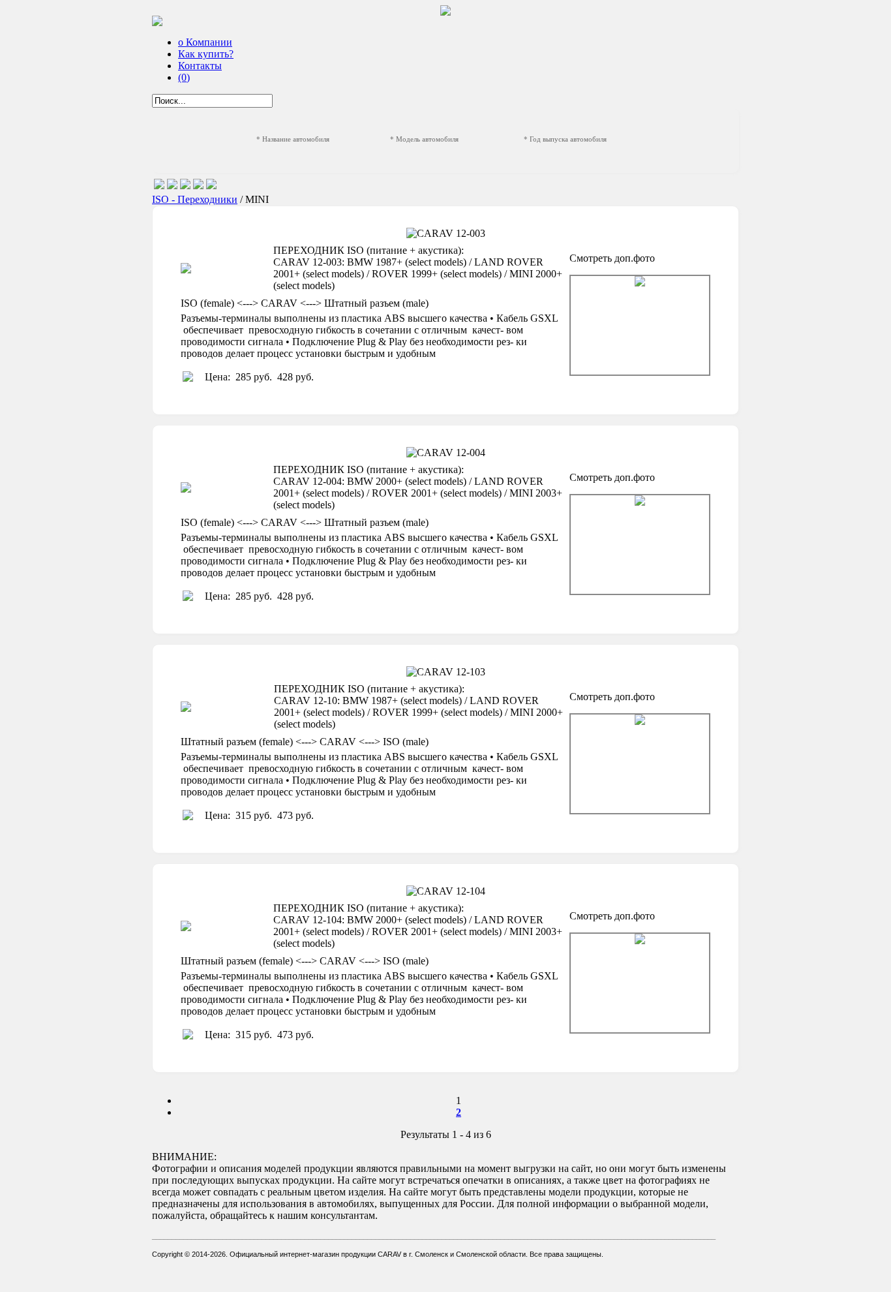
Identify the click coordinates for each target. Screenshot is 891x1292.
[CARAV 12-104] (639, 983)
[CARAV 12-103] (639, 763)
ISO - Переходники (194, 199)
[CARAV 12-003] (639, 325)
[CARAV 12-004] (639, 544)
